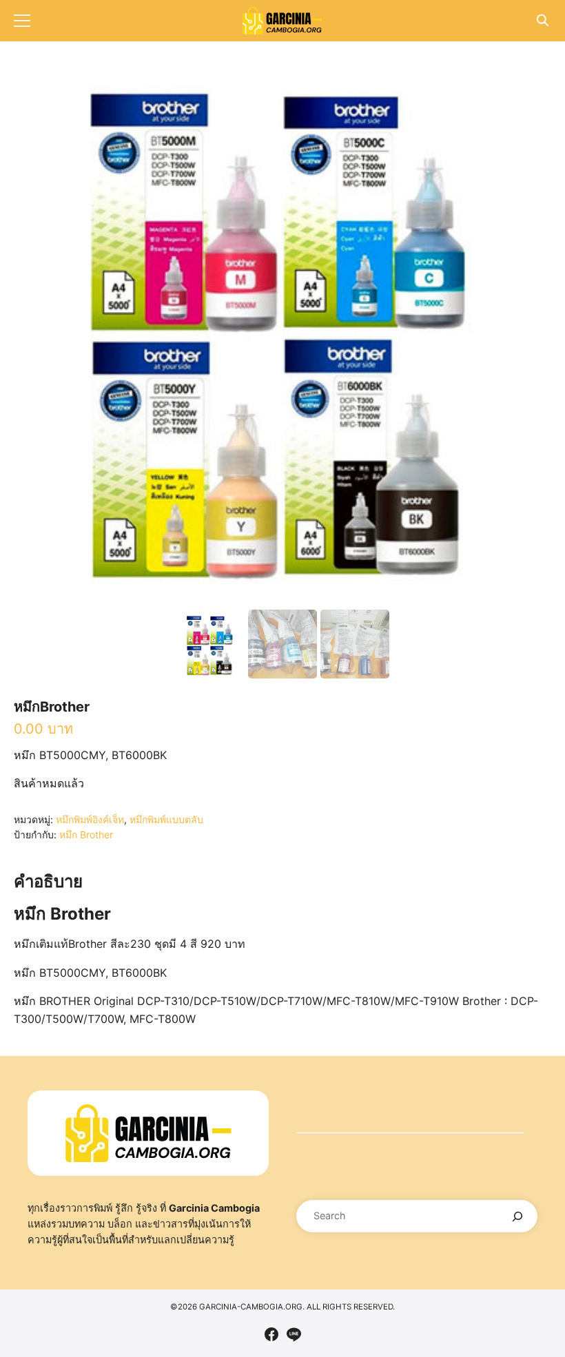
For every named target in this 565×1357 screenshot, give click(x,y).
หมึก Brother (86, 834)
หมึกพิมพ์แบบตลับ (166, 819)
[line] (293, 1334)
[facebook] (271, 1334)
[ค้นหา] (518, 1216)
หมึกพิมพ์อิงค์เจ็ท (90, 819)
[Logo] (282, 20)
